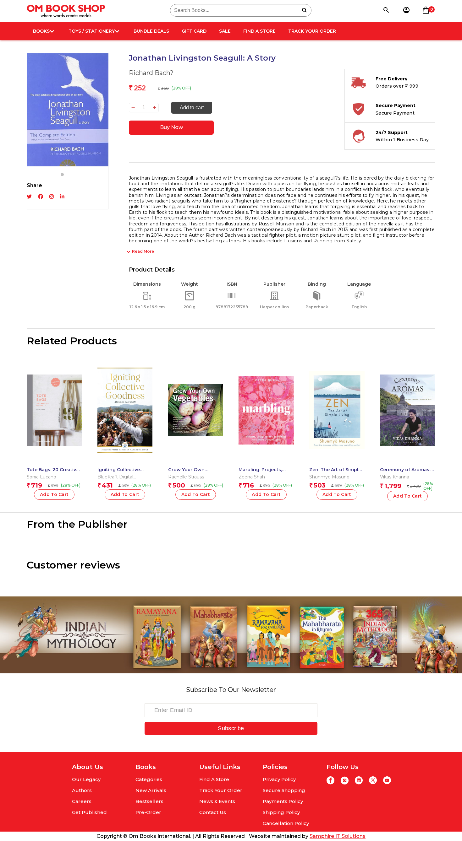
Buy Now (171, 127)
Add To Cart (125, 494)
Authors (82, 790)
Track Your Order (312, 31)
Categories (148, 779)
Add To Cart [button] (54, 494)
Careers (81, 801)
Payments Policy (283, 801)
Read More (143, 251)
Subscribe (231, 728)
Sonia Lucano (41, 477)
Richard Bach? (151, 73)
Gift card (194, 31)
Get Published (89, 812)
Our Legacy (86, 779)
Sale (225, 31)
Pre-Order (148, 812)
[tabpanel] (67, 109)
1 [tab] (62, 174)
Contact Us (212, 812)
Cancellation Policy (286, 823)
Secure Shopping (284, 790)
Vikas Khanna (394, 477)
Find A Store (259, 31)
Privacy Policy (279, 779)
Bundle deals (151, 31)
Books (41, 31)
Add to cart (192, 107)
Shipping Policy (281, 812)
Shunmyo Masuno (329, 477)
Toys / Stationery (92, 31)
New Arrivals (150, 790)
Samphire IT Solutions (338, 836)
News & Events (217, 801)
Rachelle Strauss (186, 477)
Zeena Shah (252, 477)
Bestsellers (149, 801)
